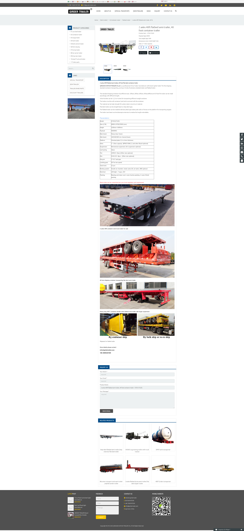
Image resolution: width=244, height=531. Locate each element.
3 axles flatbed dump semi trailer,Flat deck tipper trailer (137, 482)
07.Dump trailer (75, 50)
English (165, 1)
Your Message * (104, 391)
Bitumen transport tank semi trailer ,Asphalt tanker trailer (111, 482)
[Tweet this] (146, 47)
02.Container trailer (76, 35)
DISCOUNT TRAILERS (76, 93)
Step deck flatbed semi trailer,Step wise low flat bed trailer (111, 451)
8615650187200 (129, 500)
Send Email (155, 53)
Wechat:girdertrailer (131, 498)
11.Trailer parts (75, 62)
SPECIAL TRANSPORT (76, 80)
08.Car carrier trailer (76, 53)
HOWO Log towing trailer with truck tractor (137, 451)
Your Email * (103, 378)
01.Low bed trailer (76, 31)
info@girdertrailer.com (89, 5)
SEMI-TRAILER (74, 84)
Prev (100, 44)
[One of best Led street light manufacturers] (71, 503)
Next (133, 44)
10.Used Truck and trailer (78, 59)
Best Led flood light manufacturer (80, 506)
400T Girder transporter (163, 481)
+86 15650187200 (74, 5)
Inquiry (143, 53)
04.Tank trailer (75, 41)
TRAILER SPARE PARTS (77, 88)
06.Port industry (75, 47)
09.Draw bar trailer (76, 56)
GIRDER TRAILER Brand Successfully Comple (81, 514)
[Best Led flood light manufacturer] (71, 510)
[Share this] (141, 47)
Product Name (104, 385)
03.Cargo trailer (75, 38)
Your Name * (103, 371)
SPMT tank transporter (163, 450)
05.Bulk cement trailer (77, 44)
